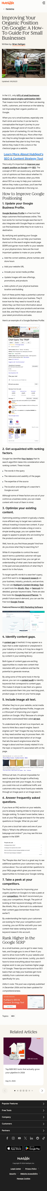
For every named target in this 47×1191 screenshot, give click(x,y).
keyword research (30, 578)
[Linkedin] (31, 1138)
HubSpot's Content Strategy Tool (28, 585)
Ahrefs (21, 588)
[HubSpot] (23, 1158)
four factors (27, 459)
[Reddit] (37, 1138)
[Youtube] (19, 1138)
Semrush (36, 588)
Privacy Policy (31, 1169)
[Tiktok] (43, 1138)
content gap (9, 642)
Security (12, 1174)
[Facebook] (7, 1138)
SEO (34, 167)
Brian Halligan (18, 44)
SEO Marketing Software (31, 607)
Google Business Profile (13, 213)
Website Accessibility (29, 1174)
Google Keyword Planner (26, 595)
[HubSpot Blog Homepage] (8, 3)
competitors (12, 896)
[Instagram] (13, 1138)
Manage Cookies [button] (23, 1179)
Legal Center (16, 1169)
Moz (27, 588)
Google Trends (17, 602)
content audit (27, 680)
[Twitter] (25, 1138)
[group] (23, 1061)
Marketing (10, 9)
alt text (37, 719)
